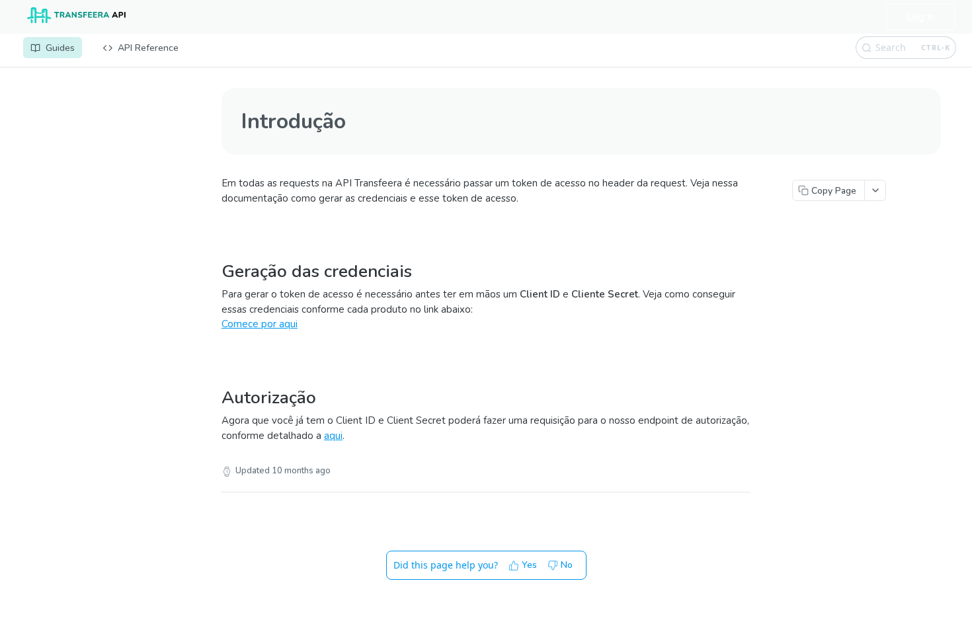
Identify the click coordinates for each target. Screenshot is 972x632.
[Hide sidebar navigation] (197, 347)
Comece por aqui (260, 324)
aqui (333, 435)
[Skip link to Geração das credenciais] (216, 254)
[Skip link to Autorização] (216, 380)
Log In (921, 17)
